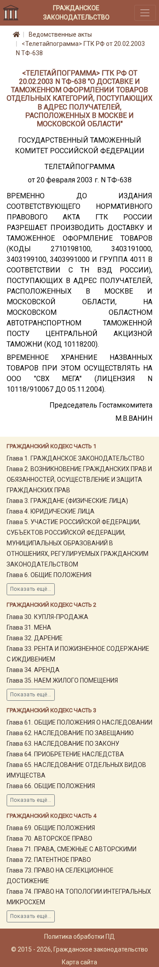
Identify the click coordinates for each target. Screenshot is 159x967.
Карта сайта (79, 962)
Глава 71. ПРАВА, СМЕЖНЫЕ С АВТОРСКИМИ (71, 849)
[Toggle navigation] (145, 12)
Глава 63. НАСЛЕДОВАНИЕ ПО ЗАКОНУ (63, 743)
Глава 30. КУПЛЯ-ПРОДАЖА (47, 616)
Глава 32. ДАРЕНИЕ (35, 638)
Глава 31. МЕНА (29, 627)
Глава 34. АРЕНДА (33, 669)
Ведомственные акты (60, 34)
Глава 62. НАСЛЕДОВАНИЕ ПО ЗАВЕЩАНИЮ (70, 733)
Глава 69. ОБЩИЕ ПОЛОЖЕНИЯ (51, 827)
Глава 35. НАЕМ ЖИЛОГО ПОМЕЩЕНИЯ (62, 680)
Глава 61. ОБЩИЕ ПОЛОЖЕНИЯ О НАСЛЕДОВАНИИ (79, 722)
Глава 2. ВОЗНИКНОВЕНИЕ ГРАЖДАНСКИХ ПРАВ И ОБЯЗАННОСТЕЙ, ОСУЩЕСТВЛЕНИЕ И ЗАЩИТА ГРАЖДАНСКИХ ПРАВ (79, 479)
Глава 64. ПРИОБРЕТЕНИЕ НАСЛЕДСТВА (65, 754)
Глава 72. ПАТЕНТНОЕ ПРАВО (49, 859)
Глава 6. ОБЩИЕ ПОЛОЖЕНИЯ (49, 574)
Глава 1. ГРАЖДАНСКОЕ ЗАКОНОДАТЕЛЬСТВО (75, 458)
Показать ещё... (30, 589)
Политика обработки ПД (79, 936)
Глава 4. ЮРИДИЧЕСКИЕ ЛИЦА (51, 511)
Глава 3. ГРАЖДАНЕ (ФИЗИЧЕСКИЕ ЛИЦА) (67, 500)
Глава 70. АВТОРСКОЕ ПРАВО (49, 838)
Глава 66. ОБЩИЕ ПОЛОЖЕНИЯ (51, 785)
